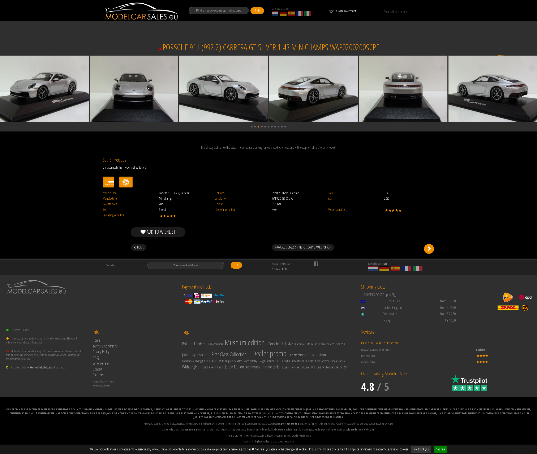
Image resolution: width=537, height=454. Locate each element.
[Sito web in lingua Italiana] (307, 13)
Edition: (219, 193)
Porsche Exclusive (280, 344)
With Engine (318, 367)
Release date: (110, 204)
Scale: (331, 193)
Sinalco (238, 361)
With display (250, 361)
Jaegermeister (215, 344)
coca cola (340, 344)
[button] (252, 126)
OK (236, 265)
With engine (190, 367)
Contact (97, 369)
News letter (110, 265)
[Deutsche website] (283, 13)
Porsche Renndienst (212, 367)
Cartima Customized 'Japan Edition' (314, 344)
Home (96, 340)
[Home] (142, 11)
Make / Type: (110, 193)
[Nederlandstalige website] (275, 13)
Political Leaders (193, 344)
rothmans (253, 367)
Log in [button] (331, 11)
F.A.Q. (96, 357)
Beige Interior (266, 361)
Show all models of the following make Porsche (303, 247)
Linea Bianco (338, 361)
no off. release (298, 355)
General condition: (225, 209)
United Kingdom (393, 307)
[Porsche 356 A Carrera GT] (429, 249)
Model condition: (337, 209)
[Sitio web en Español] (291, 13)
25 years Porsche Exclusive (295, 367)
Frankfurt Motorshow (317, 361)
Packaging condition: (114, 215)
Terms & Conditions (105, 346)
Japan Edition (234, 367)
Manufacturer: (110, 198)
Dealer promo (269, 353)
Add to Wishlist (161, 231)
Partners (98, 374)
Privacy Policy (101, 351)
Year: (330, 198)
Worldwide (390, 313)
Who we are (101, 363)
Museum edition (245, 342)
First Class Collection (229, 354)
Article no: (220, 198)
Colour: (219, 204)
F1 (277, 361)
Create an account (346, 11)
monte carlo (271, 367)
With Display (226, 361)
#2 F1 (215, 361)
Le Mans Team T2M (336, 367)
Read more (289, 441)
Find (257, 11)
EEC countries (391, 300)
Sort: (105, 209)
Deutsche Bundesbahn (292, 361)
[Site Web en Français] (299, 13)
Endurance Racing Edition (196, 361)
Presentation (317, 355)
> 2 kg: (387, 320)
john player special (195, 355)
